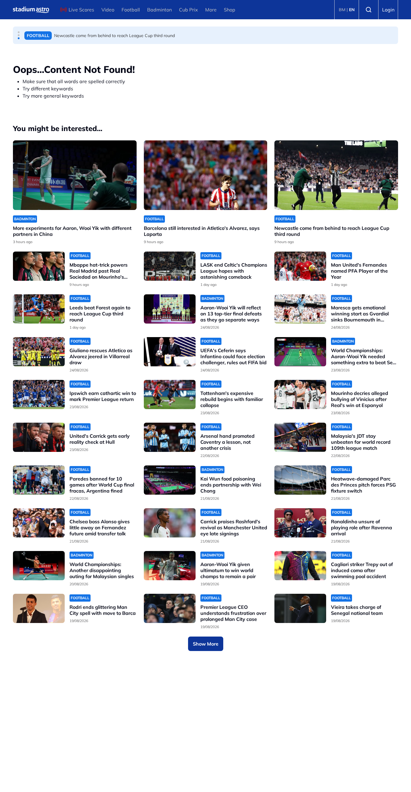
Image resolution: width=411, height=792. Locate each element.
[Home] (31, 9)
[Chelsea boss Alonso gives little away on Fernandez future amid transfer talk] (39, 522)
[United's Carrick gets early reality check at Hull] (39, 437)
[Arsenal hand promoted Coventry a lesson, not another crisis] (170, 437)
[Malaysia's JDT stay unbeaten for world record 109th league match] (300, 437)
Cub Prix (188, 10)
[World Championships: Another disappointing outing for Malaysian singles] (39, 565)
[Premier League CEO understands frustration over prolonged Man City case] (170, 608)
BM (342, 9)
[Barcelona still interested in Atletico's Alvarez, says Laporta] (205, 175)
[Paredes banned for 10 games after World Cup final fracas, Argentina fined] (39, 480)
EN (352, 9)
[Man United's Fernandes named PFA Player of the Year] (300, 266)
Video (107, 10)
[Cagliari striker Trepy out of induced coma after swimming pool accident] (300, 565)
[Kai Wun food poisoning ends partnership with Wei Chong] (170, 480)
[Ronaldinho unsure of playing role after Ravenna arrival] (300, 522)
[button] (19, 32)
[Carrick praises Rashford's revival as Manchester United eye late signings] (170, 522)
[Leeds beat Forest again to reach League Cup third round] (39, 309)
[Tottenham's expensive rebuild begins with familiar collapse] (170, 394)
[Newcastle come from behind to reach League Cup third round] (336, 175)
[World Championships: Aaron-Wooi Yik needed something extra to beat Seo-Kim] (300, 351)
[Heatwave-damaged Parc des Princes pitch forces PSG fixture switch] (300, 480)
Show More (205, 644)
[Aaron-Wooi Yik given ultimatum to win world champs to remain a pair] (170, 565)
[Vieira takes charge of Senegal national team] (300, 608)
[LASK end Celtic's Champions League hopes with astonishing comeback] (170, 266)
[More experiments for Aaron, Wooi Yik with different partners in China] (75, 175)
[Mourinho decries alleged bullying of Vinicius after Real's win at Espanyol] (300, 394)
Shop (229, 10)
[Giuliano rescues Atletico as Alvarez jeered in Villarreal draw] (39, 351)
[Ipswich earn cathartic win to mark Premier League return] (39, 394)
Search (368, 9)
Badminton (159, 10)
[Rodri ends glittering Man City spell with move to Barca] (39, 608)
